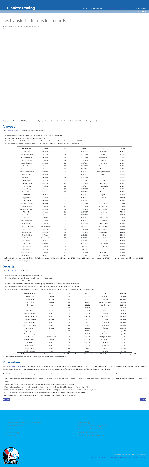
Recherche (142, 8)
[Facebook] (141, 12)
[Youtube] (143, 12)
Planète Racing (96, 8)
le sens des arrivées (12, 131)
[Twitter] (139, 12)
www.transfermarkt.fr (14, 366)
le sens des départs (12, 270)
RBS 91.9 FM (132, 8)
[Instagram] (145, 12)
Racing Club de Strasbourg (115, 8)
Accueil (86, 8)
